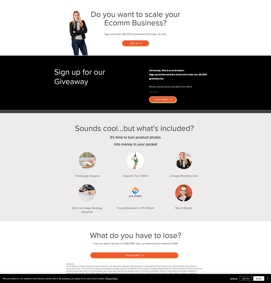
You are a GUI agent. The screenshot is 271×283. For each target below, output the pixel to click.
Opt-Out (245, 278)
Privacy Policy (111, 278)
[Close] (267, 278)
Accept (259, 278)
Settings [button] (233, 278)
